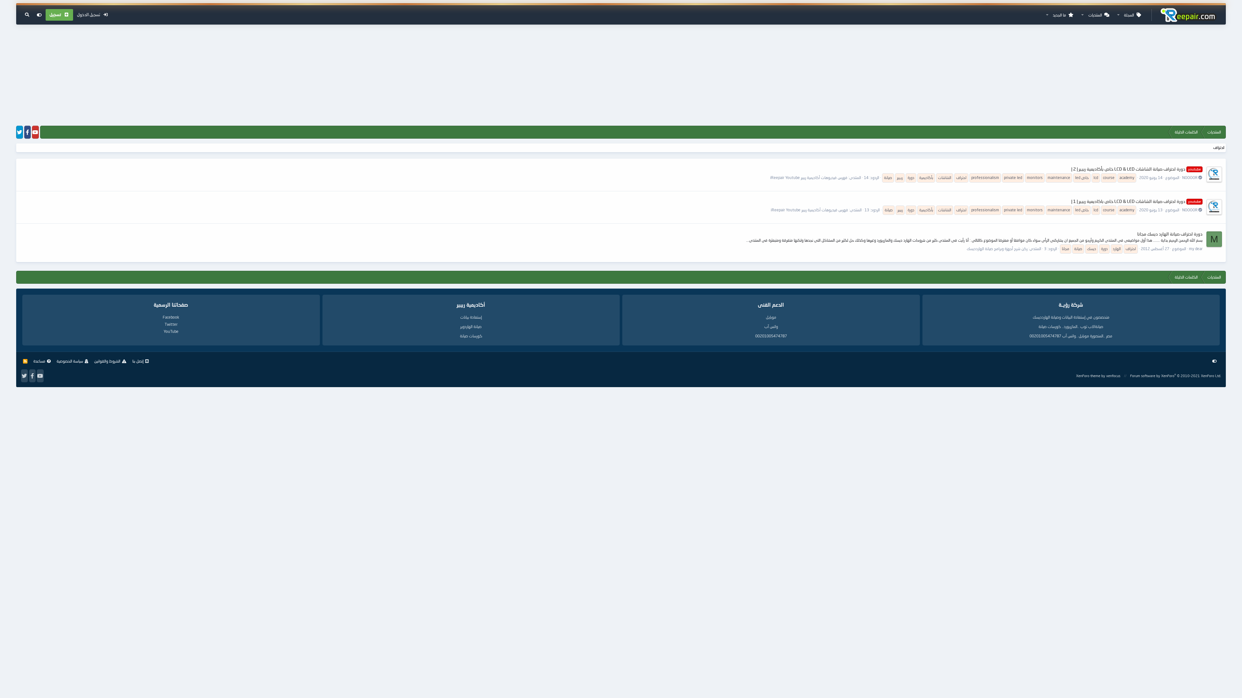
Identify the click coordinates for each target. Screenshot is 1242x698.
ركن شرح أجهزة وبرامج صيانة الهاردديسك (997, 248)
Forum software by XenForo (1175, 376)
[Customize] (39, 15)
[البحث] (27, 15)
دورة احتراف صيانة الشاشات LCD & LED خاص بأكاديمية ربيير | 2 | (1136, 169)
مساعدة (39, 361)
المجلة (1129, 15)
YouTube (171, 331)
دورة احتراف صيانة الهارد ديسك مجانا (1170, 234)
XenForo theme (1088, 376)
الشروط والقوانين (107, 361)
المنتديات (1095, 15)
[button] (1118, 15)
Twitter (171, 324)
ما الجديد (1059, 15)
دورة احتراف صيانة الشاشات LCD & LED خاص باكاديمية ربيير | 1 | (1136, 201)
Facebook (171, 317)
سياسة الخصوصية (70, 361)
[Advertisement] (621, 75)
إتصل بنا (138, 361)
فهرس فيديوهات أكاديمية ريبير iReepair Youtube (808, 177)
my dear (1196, 248)
